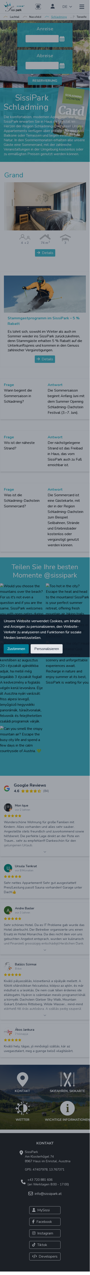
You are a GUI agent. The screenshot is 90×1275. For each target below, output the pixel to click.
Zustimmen (16, 648)
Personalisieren (46, 648)
